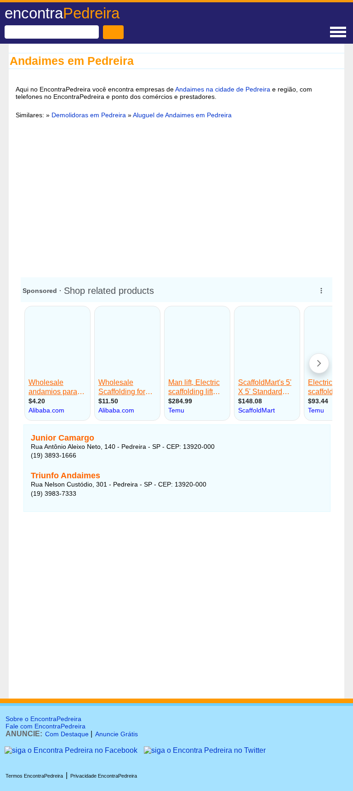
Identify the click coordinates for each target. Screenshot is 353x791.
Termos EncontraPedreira (34, 776)
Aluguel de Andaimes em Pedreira (182, 115)
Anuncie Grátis (116, 734)
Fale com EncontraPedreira (45, 726)
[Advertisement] (176, 196)
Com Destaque (67, 734)
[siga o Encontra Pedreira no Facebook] (71, 750)
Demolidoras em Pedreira (88, 115)
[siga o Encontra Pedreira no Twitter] (205, 750)
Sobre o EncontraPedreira (43, 718)
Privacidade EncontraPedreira (103, 776)
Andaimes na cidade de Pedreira (222, 89)
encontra (62, 13)
